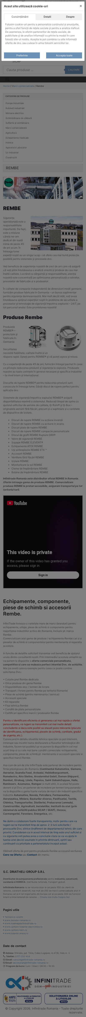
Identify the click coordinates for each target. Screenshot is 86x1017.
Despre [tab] (70, 16)
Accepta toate (64, 55)
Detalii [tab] (47, 16)
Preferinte (22, 55)
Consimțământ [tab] (19, 16)
